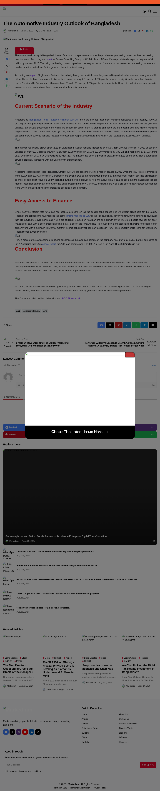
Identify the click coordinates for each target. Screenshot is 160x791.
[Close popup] (130, 354)
